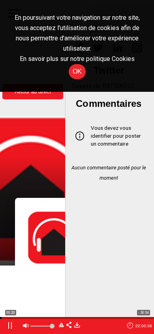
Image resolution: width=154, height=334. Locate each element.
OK (77, 71)
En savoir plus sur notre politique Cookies (77, 59)
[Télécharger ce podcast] (77, 325)
